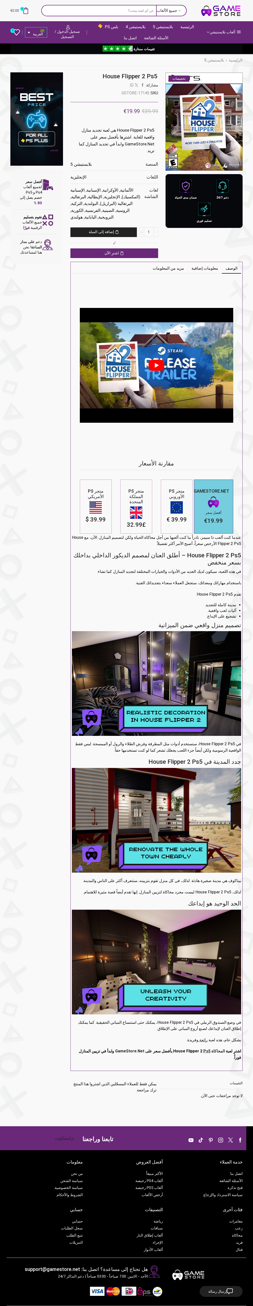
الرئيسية (187, 26)
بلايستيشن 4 (136, 26)
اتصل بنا (130, 38)
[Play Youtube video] (156, 365)
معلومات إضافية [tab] (204, 268)
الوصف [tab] (231, 268)
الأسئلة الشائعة (156, 38)
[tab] (231, 268)
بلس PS (111, 26)
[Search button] (47, 10)
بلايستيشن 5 (163, 26)
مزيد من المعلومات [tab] (168, 268)
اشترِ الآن (112, 253)
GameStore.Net (129, 1051)
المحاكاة (218, 1051)
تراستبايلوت (64, 1138)
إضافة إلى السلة (101, 232)
